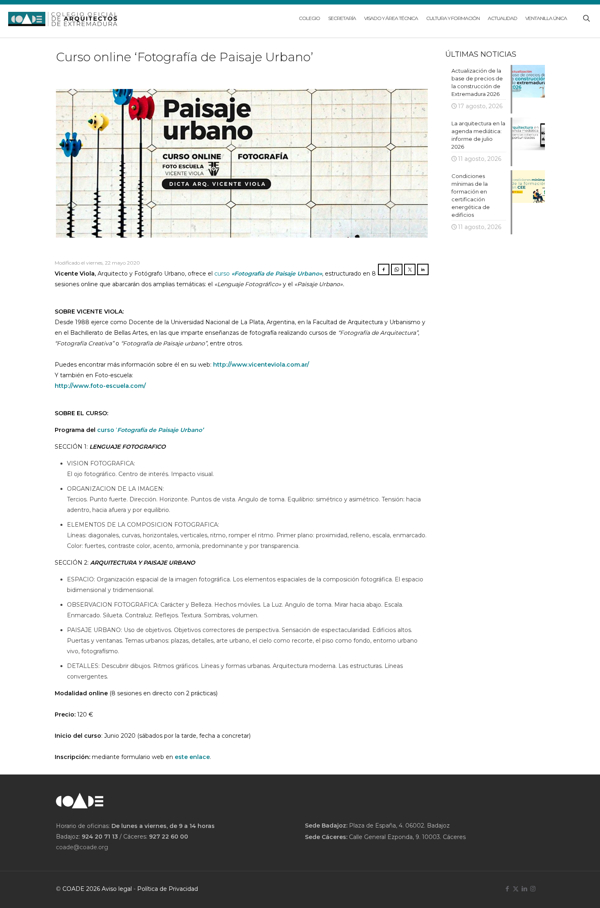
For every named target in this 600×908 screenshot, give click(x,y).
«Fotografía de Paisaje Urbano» (276, 273)
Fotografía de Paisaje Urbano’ (160, 430)
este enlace (192, 757)
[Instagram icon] (533, 888)
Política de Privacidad (167, 888)
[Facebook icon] (507, 888)
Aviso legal (117, 888)
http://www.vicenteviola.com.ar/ (261, 364)
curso (222, 273)
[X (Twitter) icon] (516, 888)
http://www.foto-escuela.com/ (100, 385)
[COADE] (62, 18)
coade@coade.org (82, 847)
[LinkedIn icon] (524, 888)
